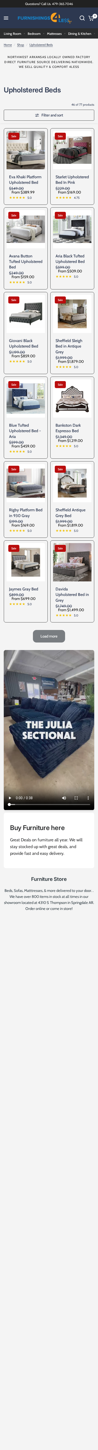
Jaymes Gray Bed (23, 589)
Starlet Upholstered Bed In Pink (72, 180)
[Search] (82, 18)
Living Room (12, 34)
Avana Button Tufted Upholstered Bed (25, 262)
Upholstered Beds (41, 45)
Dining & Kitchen (79, 34)
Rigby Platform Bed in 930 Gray (25, 513)
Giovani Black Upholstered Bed (23, 343)
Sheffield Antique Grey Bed (70, 513)
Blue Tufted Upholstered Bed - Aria (25, 431)
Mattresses (54, 34)
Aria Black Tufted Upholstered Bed (70, 259)
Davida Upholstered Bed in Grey (72, 595)
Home (8, 45)
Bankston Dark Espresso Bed (68, 428)
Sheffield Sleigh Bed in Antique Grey (69, 346)
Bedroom (34, 34)
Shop (20, 45)
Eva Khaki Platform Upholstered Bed (25, 180)
